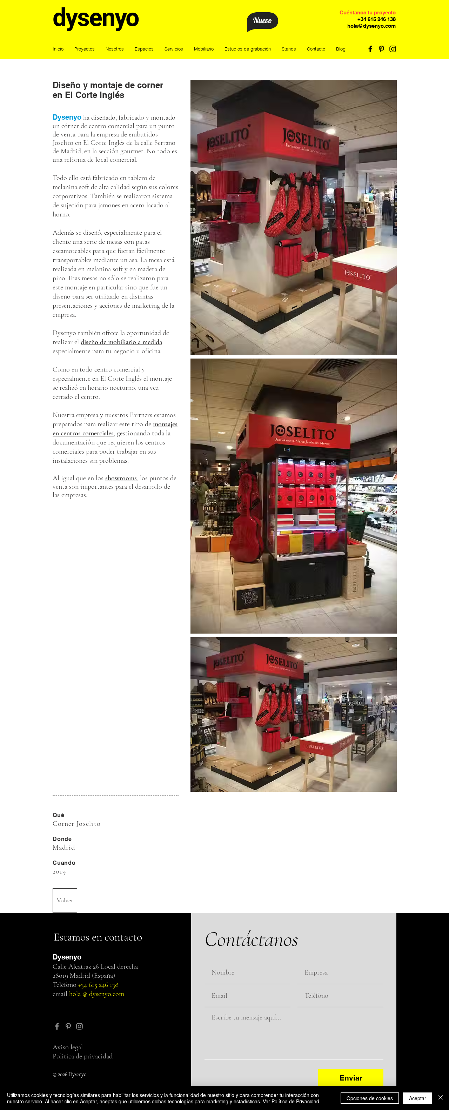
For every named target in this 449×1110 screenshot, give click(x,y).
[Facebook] (370, 49)
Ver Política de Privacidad (291, 1101)
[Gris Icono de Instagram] (79, 1026)
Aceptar (417, 1098)
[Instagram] (392, 49)
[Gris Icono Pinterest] (68, 1026)
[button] (144, 48)
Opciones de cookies (370, 1098)
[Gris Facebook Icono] (57, 1026)
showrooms (121, 478)
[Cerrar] (440, 1098)
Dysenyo (67, 117)
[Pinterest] (381, 49)
